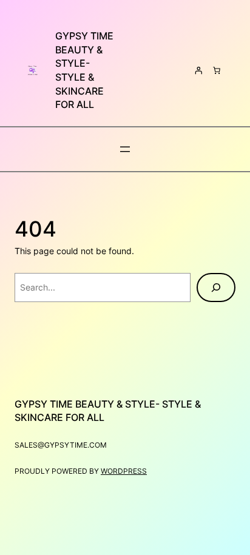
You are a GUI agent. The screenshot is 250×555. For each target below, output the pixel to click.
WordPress (124, 471)
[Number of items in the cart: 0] (217, 70)
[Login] (198, 70)
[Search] (216, 287)
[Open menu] (125, 149)
